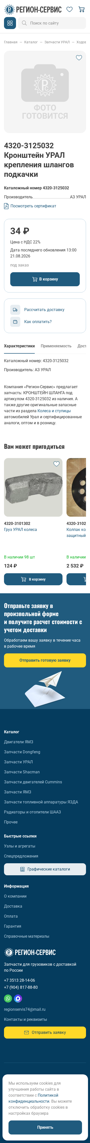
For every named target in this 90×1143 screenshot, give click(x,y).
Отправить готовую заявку (45, 660)
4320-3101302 (17, 523)
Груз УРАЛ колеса (20, 529)
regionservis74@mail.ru (25, 1009)
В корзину (48, 279)
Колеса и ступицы (54, 410)
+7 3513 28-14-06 (19, 980)
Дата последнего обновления (38, 250)
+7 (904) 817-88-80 (21, 987)
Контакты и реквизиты (25, 1019)
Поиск (24, 23)
